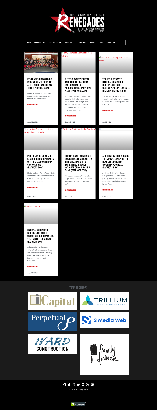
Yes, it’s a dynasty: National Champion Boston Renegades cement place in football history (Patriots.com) (116, 84)
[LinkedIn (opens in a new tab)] (83, 384)
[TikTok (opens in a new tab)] (69, 384)
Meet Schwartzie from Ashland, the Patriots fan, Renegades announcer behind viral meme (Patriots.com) (78, 84)
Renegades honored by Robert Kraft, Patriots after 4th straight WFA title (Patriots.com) (40, 83)
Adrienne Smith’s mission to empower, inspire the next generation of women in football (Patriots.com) (115, 161)
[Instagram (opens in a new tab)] (74, 384)
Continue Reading (32, 105)
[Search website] (127, 43)
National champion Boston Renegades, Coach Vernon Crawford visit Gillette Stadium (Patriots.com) (40, 235)
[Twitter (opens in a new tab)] (78, 384)
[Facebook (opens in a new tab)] (64, 384)
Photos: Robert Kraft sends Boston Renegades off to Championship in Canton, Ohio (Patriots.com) (40, 161)
